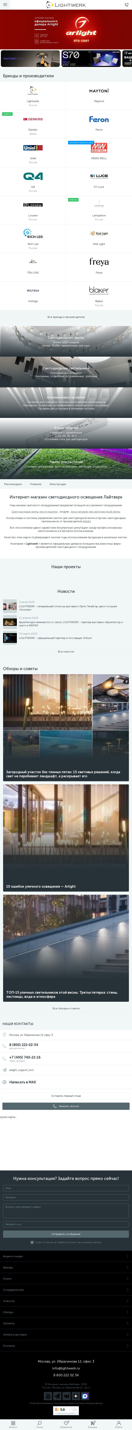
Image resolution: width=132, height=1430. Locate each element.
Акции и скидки (13, 1256)
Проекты (8, 1323)
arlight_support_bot (21, 1070)
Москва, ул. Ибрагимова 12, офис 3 (66, 1361)
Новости (8, 1301)
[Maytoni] (30, 58)
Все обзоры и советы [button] (66, 1008)
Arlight (87, 521)
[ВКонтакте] (66, 1396)
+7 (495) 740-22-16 (25, 1058)
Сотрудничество (13, 1289)
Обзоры (8, 1312)
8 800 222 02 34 (66, 1375)
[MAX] (85, 1396)
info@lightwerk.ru (66, 1368)
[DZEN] (76, 1396)
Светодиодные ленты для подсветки (35, 511)
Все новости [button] (66, 651)
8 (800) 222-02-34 (23, 1046)
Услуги (7, 1278)
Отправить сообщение (66, 1234)
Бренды (8, 1267)
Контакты (9, 1345)
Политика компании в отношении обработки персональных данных (66, 1403)
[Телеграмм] (57, 1396)
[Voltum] (91, 58)
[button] (66, 1096)
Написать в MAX (22, 1082)
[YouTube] (48, 1396)
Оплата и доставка (15, 1334)
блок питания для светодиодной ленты (95, 511)
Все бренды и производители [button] (66, 317)
